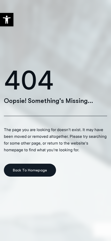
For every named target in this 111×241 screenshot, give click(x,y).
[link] (6, 19)
